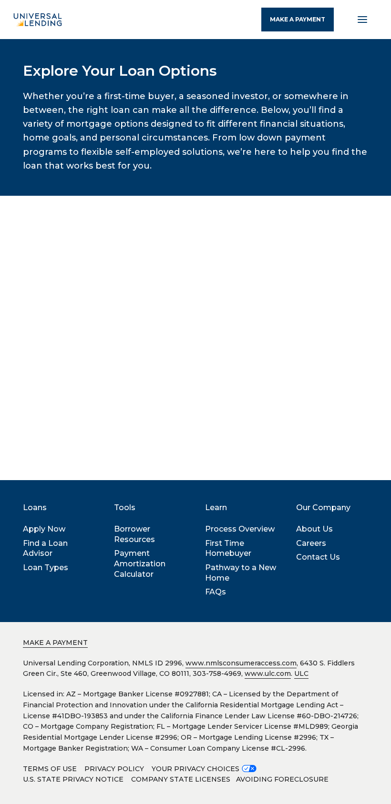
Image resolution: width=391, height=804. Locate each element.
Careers (311, 543)
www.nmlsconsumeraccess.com (241, 663)
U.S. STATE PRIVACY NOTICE (73, 779)
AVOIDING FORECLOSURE (282, 779)
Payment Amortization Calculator (139, 563)
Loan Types (45, 567)
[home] (37, 19)
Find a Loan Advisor (45, 548)
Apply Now (44, 528)
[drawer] (362, 19)
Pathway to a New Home (240, 573)
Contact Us (318, 557)
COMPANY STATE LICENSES (180, 779)
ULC (301, 673)
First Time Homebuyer (228, 548)
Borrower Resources (134, 534)
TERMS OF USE (50, 768)
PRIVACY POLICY (114, 768)
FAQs (215, 591)
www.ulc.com (268, 673)
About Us (314, 528)
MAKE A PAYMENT (297, 19)
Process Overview (240, 528)
